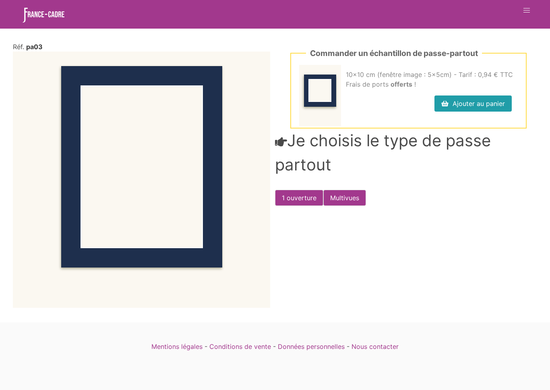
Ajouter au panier (477, 104)
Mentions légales (177, 346)
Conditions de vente (240, 346)
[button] (526, 10)
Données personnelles (311, 346)
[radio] (299, 198)
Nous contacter (375, 346)
